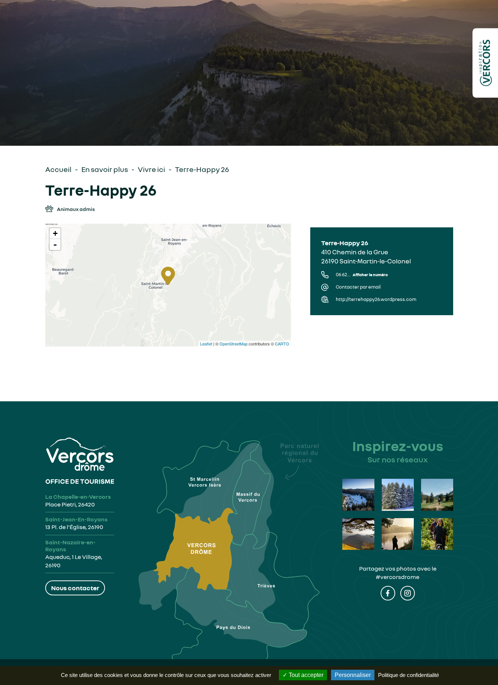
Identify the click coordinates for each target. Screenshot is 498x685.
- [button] (55, 244)
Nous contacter (75, 588)
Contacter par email (358, 287)
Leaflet (206, 344)
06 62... (362, 274)
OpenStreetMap (233, 344)
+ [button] (55, 233)
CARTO (282, 344)
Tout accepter (305, 675)
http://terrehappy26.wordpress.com (376, 299)
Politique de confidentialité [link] (408, 675)
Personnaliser (353, 675)
